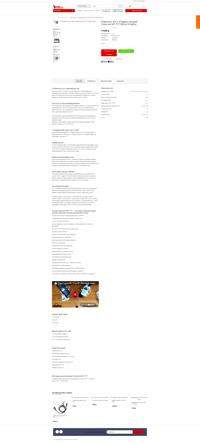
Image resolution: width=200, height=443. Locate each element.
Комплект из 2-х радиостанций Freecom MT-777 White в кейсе (86, 17)
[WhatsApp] (113, 62)
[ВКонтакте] (102, 62)
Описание (79, 81)
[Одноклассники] (104, 62)
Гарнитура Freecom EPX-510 (80, 401)
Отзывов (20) (91, 81)
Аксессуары (120, 81)
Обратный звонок (137, 10)
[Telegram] (106, 62)
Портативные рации (62, 17)
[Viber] (111, 62)
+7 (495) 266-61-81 (117, 10)
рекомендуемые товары (62, 393)
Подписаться (138, 432)
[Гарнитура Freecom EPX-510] (80, 398)
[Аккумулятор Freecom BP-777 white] (139, 399)
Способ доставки (106, 81)
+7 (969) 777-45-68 (117, 11)
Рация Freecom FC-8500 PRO (118, 401)
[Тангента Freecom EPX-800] (100, 398)
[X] (109, 62)
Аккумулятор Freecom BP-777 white (139, 403)
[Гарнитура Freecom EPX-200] (60, 405)
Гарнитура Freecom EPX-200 (60, 416)
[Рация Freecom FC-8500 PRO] (119, 398)
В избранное (107, 59)
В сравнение (118, 59)
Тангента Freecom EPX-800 (100, 400)
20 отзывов (114, 27)
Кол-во (103, 43)
